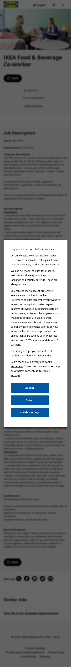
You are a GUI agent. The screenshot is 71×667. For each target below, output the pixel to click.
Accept (29, 388)
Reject (30, 400)
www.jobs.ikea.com (40, 255)
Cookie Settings (30, 412)
